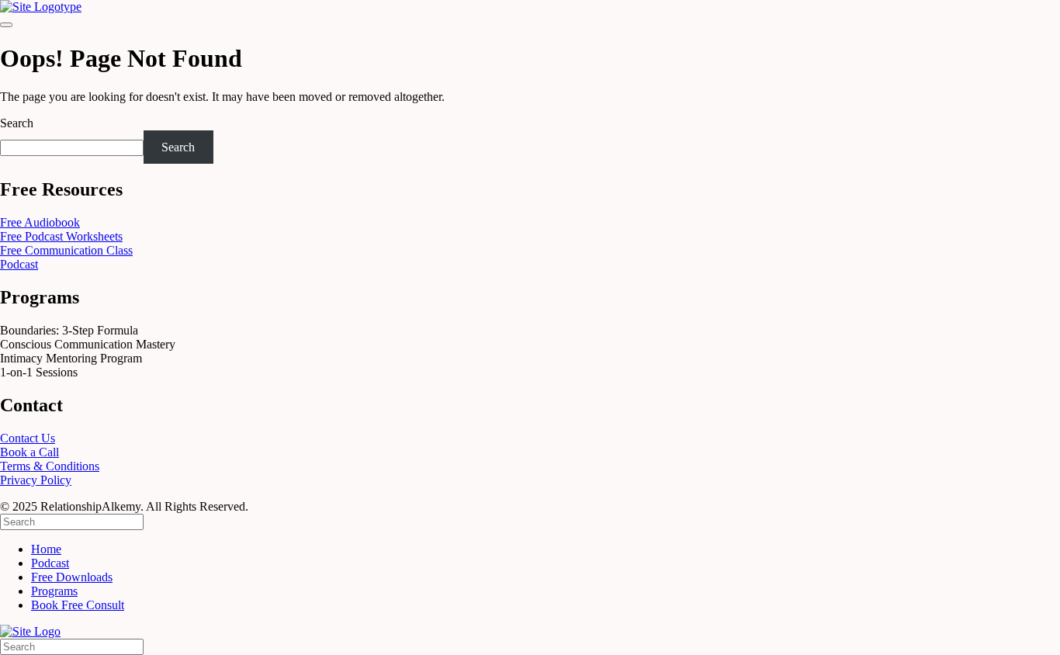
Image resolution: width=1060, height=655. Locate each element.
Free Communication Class (66, 250)
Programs (54, 591)
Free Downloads (72, 577)
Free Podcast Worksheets (61, 236)
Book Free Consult (77, 605)
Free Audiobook (40, 222)
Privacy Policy (35, 480)
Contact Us (27, 438)
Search (16, 123)
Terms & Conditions (49, 466)
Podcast (19, 264)
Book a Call (29, 452)
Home (46, 549)
